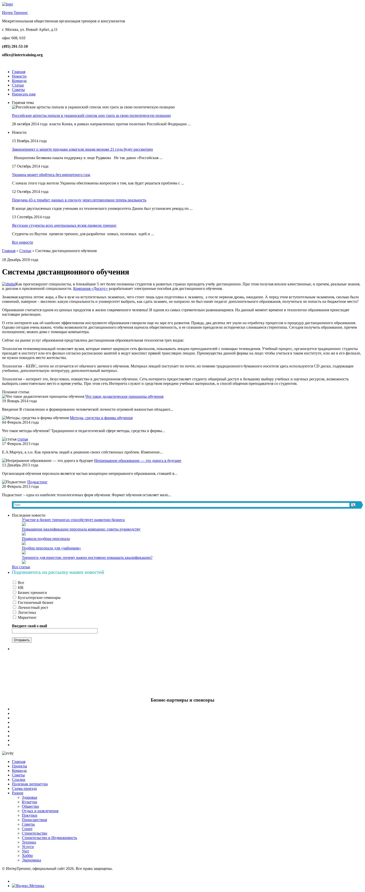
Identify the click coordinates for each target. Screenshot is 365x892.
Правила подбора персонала (46, 538)
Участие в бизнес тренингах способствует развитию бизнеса (73, 520)
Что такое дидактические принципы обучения (124, 396)
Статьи (18, 85)
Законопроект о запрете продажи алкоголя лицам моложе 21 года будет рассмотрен (82, 149)
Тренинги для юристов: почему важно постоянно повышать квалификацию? (87, 557)
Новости (19, 76)
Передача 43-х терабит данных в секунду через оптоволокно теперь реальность (79, 200)
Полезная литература (30, 784)
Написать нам (24, 94)
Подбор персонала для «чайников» (51, 548)
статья (22, 439)
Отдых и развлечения (40, 811)
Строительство (34, 833)
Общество (30, 806)
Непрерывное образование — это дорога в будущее (137, 460)
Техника (29, 842)
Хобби (27, 855)
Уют (25, 851)
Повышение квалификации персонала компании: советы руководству (81, 529)
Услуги (28, 847)
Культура (29, 802)
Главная (18, 72)
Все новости (22, 242)
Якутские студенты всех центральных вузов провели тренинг (64, 225)
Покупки (29, 815)
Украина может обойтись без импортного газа (51, 175)
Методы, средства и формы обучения (101, 418)
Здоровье (29, 797)
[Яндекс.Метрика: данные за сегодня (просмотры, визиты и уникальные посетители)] (28, 886)
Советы (18, 90)
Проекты (19, 766)
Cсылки (18, 779)
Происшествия (34, 820)
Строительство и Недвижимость (49, 838)
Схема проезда (24, 788)
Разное (17, 793)
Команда (19, 81)
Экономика (31, 860)
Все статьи (21, 567)
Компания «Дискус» (90, 288)
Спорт (27, 829)
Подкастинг (37, 482)
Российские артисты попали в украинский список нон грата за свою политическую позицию (91, 115)
